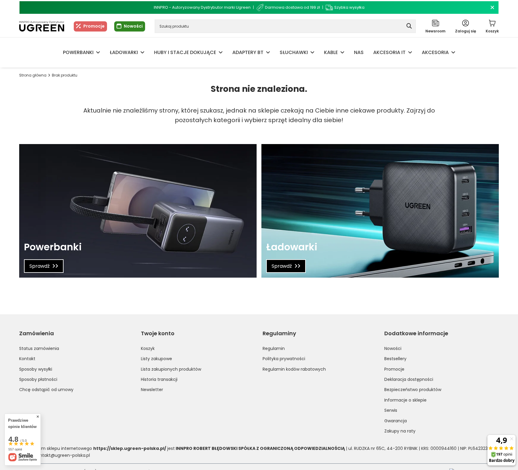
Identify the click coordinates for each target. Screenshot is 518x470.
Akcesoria (435, 52)
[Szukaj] (409, 26)
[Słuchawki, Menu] (312, 52)
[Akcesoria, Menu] (453, 52)
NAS (359, 52)
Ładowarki (124, 52)
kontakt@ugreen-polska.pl (62, 455)
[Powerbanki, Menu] (98, 52)
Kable (331, 52)
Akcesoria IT (389, 52)
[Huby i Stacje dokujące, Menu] (221, 52)
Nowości (133, 26)
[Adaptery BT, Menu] (268, 52)
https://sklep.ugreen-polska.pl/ (129, 448)
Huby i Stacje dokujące (185, 52)
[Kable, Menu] (342, 52)
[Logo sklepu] (41, 26)
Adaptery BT (247, 52)
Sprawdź (39, 266)
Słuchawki (294, 52)
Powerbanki (78, 52)
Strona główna (32, 75)
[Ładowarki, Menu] (142, 52)
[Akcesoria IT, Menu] (410, 52)
